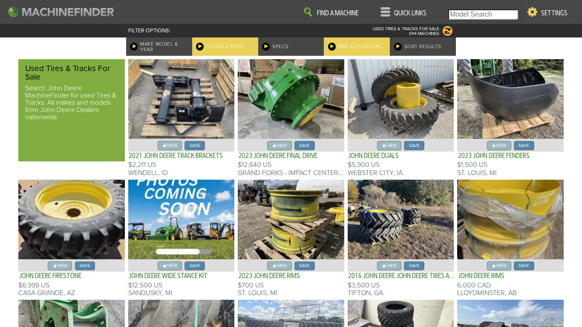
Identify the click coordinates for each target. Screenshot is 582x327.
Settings (554, 13)
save (195, 145)
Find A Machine (338, 13)
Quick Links (410, 13)
